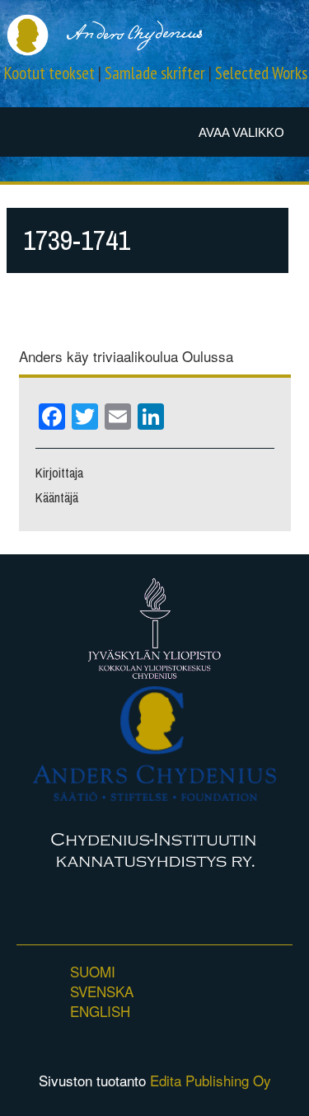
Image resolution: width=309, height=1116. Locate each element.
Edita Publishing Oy (210, 1080)
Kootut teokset (49, 73)
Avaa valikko (241, 132)
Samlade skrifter (155, 73)
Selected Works (261, 73)
